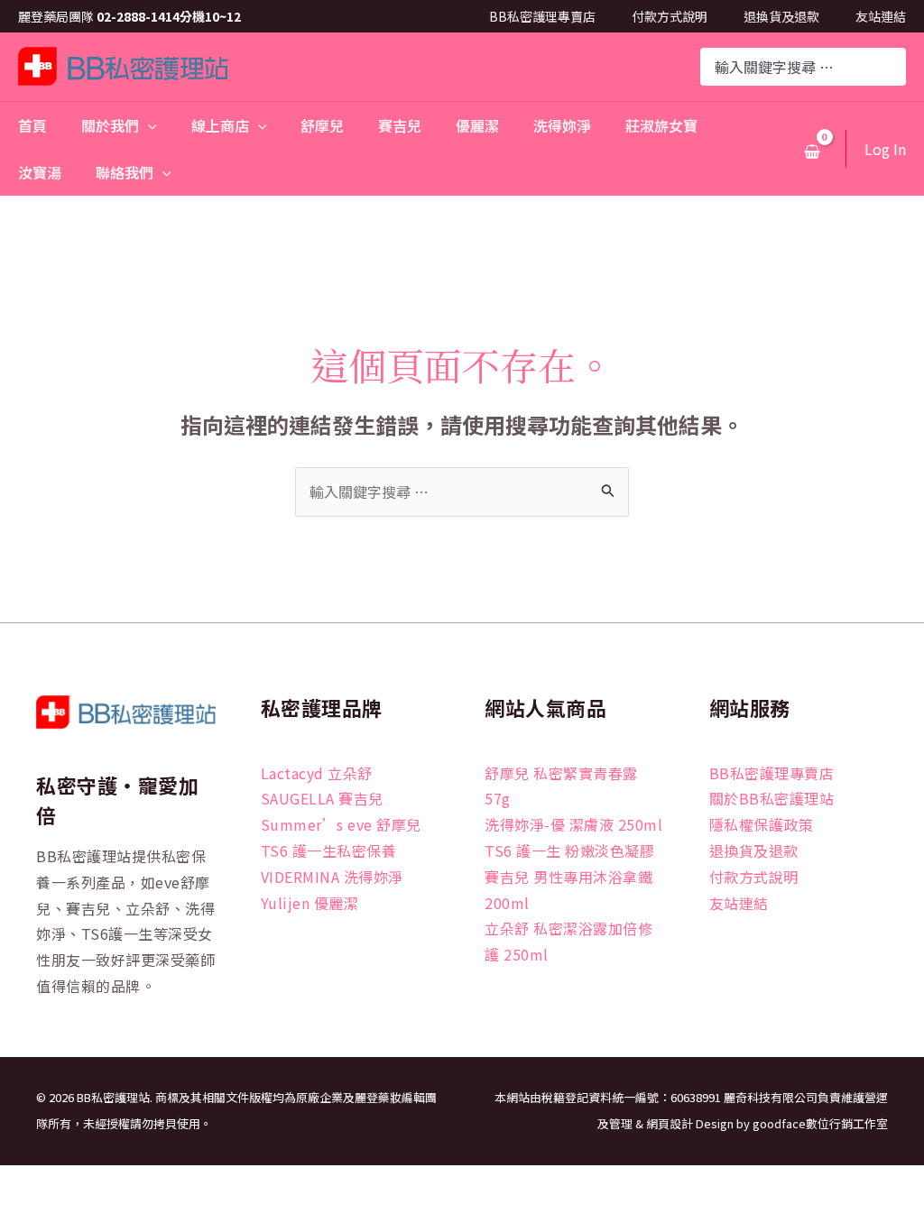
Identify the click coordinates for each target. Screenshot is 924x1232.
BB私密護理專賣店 (542, 16)
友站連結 (880, 16)
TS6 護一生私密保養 (329, 850)
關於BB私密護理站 (772, 798)
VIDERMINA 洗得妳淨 (332, 876)
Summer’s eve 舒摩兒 (341, 824)
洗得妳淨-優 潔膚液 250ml (573, 824)
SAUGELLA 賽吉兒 (322, 798)
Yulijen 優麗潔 (310, 903)
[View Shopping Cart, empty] (811, 150)
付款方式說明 (669, 16)
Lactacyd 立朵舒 (317, 773)
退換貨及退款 (781, 16)
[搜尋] (894, 67)
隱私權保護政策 (761, 824)
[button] (148, 125)
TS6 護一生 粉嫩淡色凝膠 (569, 850)
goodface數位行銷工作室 (820, 1123)
